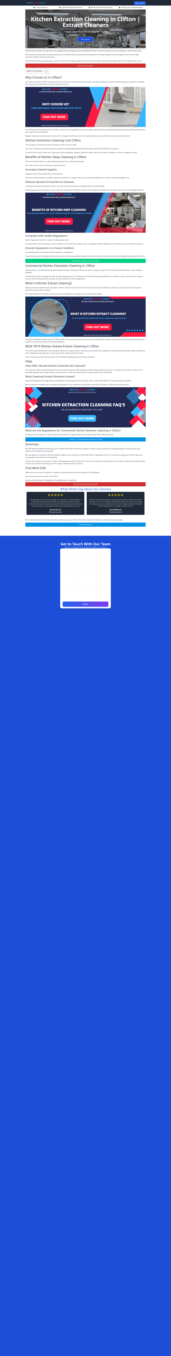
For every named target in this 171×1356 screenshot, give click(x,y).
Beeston (28, 480)
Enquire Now (85, 531)
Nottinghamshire (60, 480)
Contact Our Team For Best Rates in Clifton (85, 439)
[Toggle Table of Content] (45, 71)
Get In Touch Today (85, 66)
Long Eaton (72, 480)
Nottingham (49, 480)
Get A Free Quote (85, 525)
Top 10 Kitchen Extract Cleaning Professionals (77, 55)
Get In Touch (140, 3)
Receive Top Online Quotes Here (85, 484)
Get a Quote (85, 39)
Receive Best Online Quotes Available (85, 261)
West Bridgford (38, 480)
